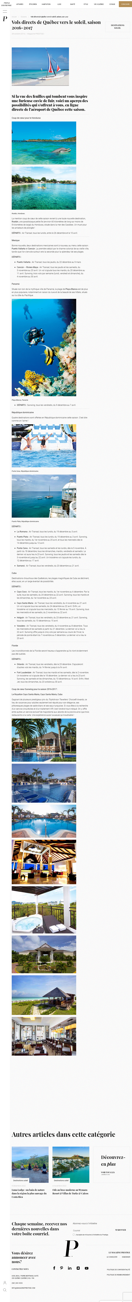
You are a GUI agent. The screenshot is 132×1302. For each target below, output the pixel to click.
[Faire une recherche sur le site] (4, 1290)
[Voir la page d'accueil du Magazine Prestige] (71, 1248)
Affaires (19, 4)
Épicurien (33, 4)
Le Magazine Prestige (119, 1253)
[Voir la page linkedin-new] (70, 1268)
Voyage (112, 4)
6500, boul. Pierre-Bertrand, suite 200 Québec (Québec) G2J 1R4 (25, 1277)
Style (86, 4)
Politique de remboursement (118, 1275)
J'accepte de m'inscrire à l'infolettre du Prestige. (92, 1235)
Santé (72, 4)
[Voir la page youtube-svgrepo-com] (86, 1268)
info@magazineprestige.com (23, 1288)
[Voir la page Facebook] (54, 1268)
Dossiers (24, 17)
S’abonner (126, 1257)
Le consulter (112, 1257)
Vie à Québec (99, 4)
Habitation (46, 4)
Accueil (14, 17)
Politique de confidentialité (118, 1270)
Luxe (59, 4)
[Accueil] (5, 18)
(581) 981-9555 (17, 1283)
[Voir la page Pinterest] (61, 1268)
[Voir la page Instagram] (78, 1268)
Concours (125, 4)
